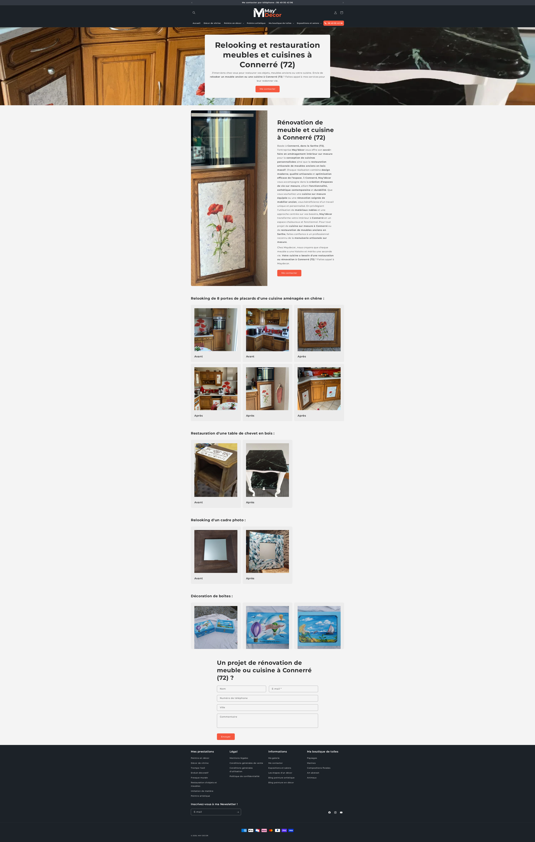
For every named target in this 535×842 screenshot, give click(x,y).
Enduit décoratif (199, 773)
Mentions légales (239, 758)
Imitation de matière (202, 791)
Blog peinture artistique (281, 777)
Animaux (312, 777)
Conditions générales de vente (246, 763)
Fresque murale (199, 777)
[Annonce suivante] (343, 2)
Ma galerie (274, 758)
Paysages (312, 758)
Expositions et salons (279, 768)
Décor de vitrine (200, 763)
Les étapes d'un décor (280, 773)
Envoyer (226, 736)
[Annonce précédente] (192, 2)
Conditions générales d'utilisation (241, 770)
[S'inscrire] (238, 812)
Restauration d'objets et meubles (204, 784)
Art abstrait (313, 773)
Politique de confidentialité (245, 776)
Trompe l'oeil (198, 768)
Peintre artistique (200, 796)
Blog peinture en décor (281, 782)
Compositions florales (318, 768)
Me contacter (267, 89)
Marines (311, 763)
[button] (194, 13)
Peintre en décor (200, 758)
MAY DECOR (203, 836)
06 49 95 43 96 (335, 23)
